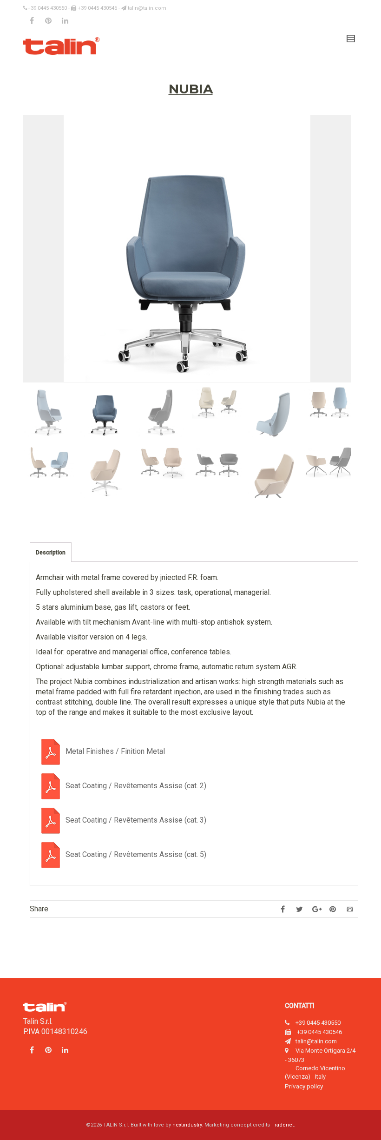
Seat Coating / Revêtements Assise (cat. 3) (136, 820)
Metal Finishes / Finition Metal (115, 751)
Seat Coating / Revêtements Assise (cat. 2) (136, 785)
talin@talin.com (146, 8)
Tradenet (282, 1125)
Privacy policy (304, 1086)
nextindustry (187, 1125)
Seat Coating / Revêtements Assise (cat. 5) (136, 854)
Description (51, 552)
